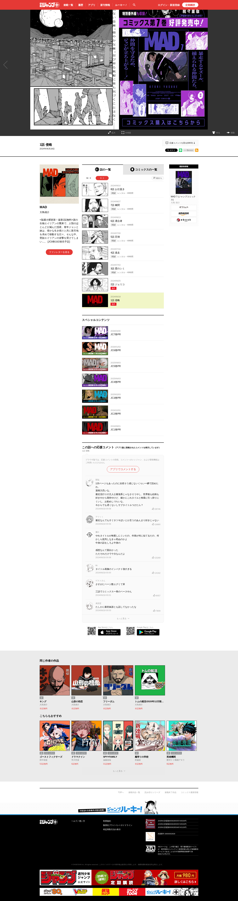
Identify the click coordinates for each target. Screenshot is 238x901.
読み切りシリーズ (152, 792)
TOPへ (121, 792)
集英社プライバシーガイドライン (117, 825)
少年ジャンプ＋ (49, 4)
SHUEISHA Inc (78, 864)
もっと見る (121, 618)
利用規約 (107, 821)
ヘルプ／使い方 (78, 821)
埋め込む (190, 150)
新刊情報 (105, 5)
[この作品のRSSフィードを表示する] (196, 150)
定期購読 (190, 5)
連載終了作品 (170, 792)
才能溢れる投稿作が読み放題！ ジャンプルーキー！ (119, 807)
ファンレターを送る (59, 252)
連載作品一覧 (134, 792)
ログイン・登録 (169, 5)
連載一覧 (68, 5)
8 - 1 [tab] (102, 178)
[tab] (102, 169)
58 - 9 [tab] (88, 178)
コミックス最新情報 (189, 792)
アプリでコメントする (123, 469)
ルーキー (121, 5)
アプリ (91, 5)
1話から (159, 178)
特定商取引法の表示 (112, 829)
